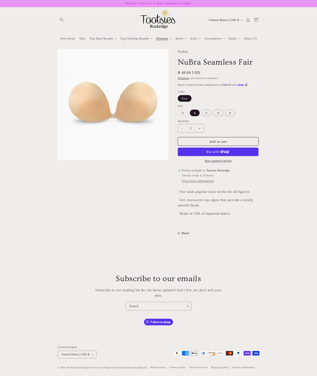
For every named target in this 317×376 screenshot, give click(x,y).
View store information (198, 181)
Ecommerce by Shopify (134, 367)
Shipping (183, 78)
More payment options (218, 160)
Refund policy (158, 367)
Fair (185, 98)
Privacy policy (178, 367)
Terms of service (198, 367)
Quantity (183, 121)
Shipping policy (220, 367)
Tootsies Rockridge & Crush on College (89, 367)
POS (113, 367)
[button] (62, 20)
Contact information (243, 367)
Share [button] (185, 233)
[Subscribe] (187, 306)
